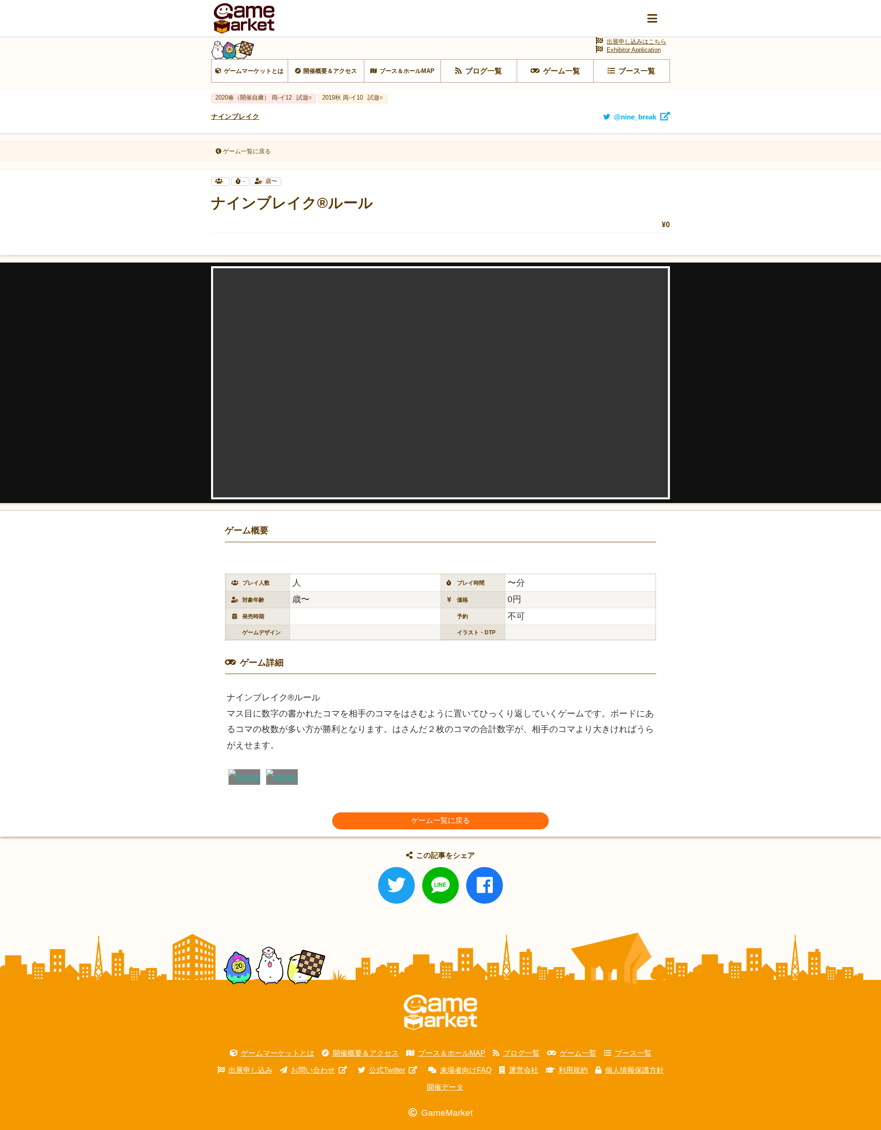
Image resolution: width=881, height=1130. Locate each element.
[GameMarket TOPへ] (440, 1012)
